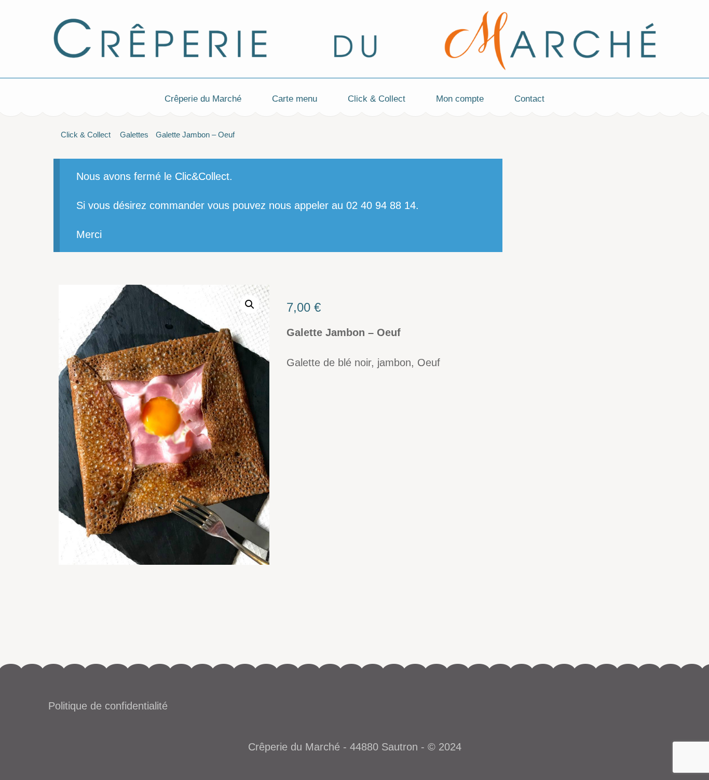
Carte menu (294, 99)
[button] (249, 304)
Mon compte (460, 99)
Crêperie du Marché (203, 99)
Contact (529, 99)
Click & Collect (376, 99)
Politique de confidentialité (108, 706)
